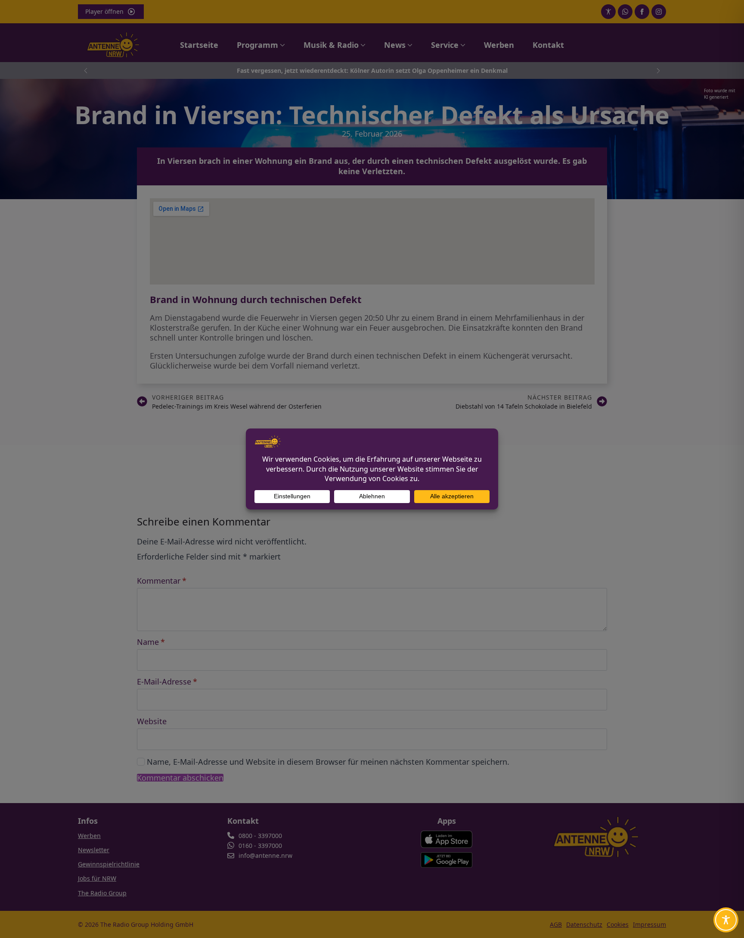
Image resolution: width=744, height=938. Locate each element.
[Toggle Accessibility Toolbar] (726, 920)
